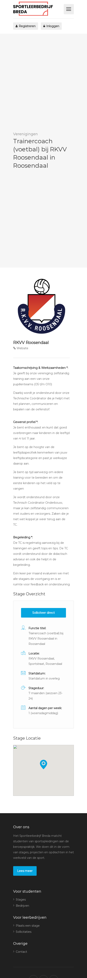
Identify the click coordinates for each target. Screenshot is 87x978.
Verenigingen (25, 134)
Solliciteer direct (43, 613)
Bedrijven (22, 906)
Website (22, 348)
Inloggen (52, 26)
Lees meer (25, 871)
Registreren (27, 26)
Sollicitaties (23, 932)
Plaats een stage (28, 925)
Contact (21, 952)
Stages (21, 899)
